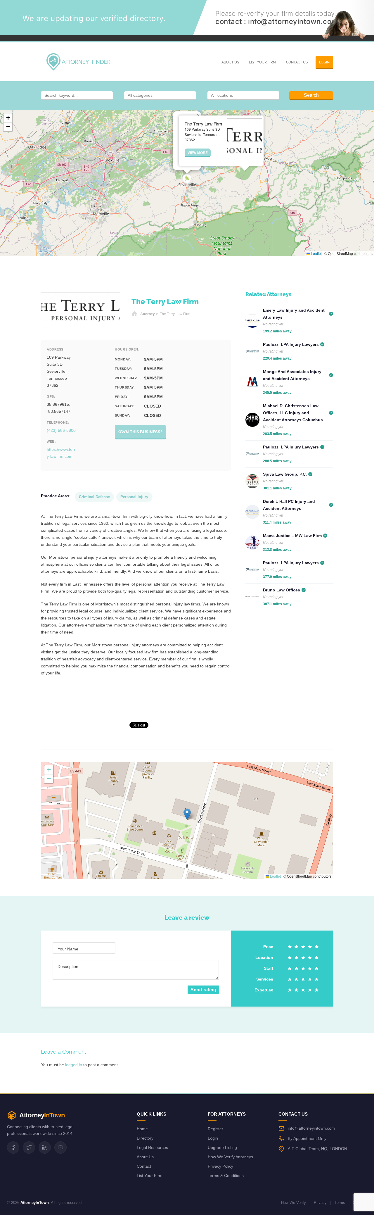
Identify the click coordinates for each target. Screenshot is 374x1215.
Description (68, 966)
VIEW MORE (198, 152)
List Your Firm (262, 62)
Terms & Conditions (226, 1175)
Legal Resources (152, 1147)
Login (324, 62)
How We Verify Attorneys (230, 1156)
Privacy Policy (220, 1166)
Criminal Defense (94, 497)
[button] (187, 179)
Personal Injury (134, 497)
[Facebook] (13, 1147)
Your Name (68, 949)
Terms (340, 1202)
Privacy (320, 1202)
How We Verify (293, 1202)
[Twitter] (29, 1147)
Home (134, 314)
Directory (145, 1138)
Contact (144, 1166)
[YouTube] (60, 1147)
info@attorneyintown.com (293, 21)
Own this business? (140, 431)
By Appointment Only (307, 1138)
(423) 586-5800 (61, 430)
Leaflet (316, 253)
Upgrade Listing (222, 1147)
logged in (73, 1064)
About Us (230, 62)
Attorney (147, 314)
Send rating (203, 989)
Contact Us (297, 62)
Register (215, 1128)
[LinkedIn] (45, 1147)
